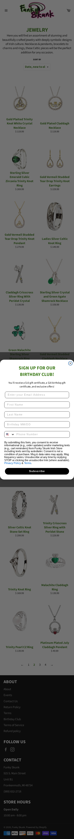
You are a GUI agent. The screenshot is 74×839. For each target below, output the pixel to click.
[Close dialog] (70, 363)
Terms (27, 463)
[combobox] (9, 434)
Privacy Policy (12, 463)
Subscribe (37, 471)
